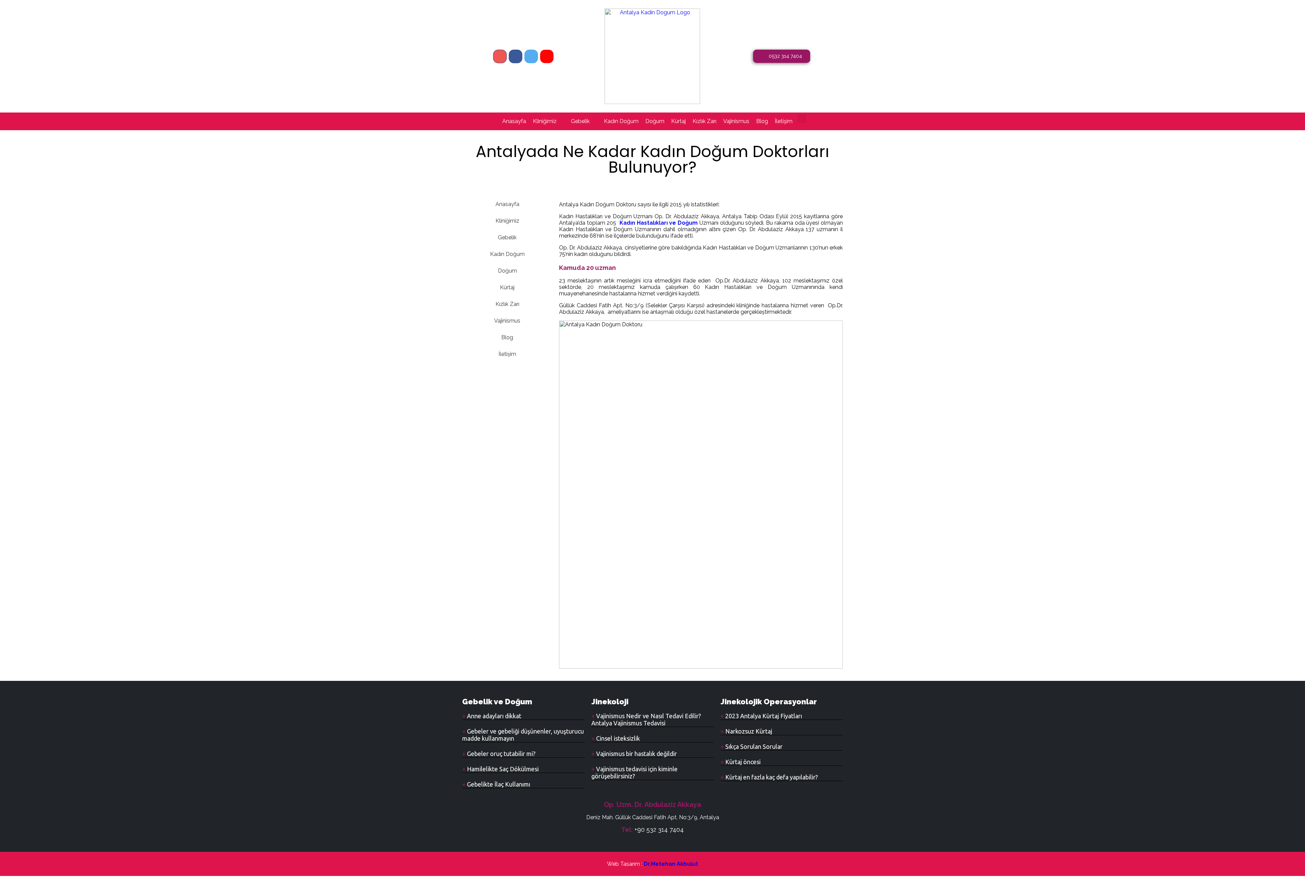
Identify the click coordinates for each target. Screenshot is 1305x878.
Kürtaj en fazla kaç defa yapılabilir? (771, 777)
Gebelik (580, 121)
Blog (762, 121)
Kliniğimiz (545, 121)
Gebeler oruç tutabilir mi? (501, 753)
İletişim (784, 121)
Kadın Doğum (621, 121)
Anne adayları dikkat (493, 715)
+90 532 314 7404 (659, 829)
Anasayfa (514, 121)
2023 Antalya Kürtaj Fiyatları (763, 715)
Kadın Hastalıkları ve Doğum (659, 223)
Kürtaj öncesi (742, 761)
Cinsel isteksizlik (617, 738)
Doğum (654, 121)
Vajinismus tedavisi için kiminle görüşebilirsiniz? (634, 772)
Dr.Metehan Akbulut (671, 864)
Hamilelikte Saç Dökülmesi (502, 768)
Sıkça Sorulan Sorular (753, 746)
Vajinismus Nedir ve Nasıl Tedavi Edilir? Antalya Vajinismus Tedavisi (646, 719)
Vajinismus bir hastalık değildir (636, 753)
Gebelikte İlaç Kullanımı (498, 784)
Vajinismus (736, 121)
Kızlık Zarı (704, 121)
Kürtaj (678, 121)
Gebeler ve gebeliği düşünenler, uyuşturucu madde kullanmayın (523, 735)
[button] (802, 118)
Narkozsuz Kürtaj (748, 731)
